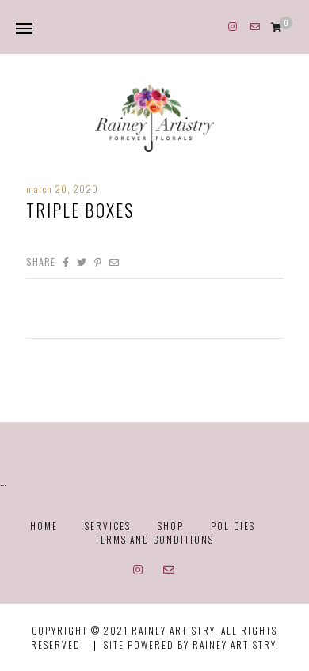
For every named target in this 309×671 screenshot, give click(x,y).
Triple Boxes (80, 209)
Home (44, 526)
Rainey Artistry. (236, 644)
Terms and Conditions (154, 539)
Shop (171, 526)
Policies (233, 526)
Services (108, 526)
